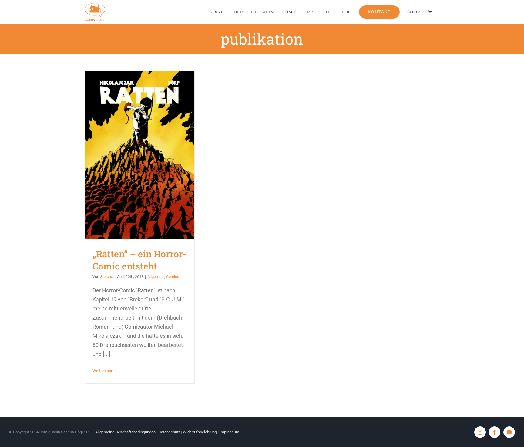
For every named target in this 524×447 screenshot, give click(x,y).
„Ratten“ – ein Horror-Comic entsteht (139, 155)
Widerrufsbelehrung (200, 432)
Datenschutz (169, 432)
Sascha (106, 276)
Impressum (229, 432)
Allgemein (155, 276)
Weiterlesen (102, 370)
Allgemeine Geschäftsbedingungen (125, 432)
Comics (172, 276)
